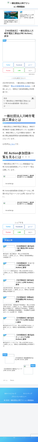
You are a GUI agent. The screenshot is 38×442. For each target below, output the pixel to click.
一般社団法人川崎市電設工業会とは (17, 101)
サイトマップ (27, 393)
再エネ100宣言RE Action (20, 86)
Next (36, 18)
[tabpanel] (11, 17)
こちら (12, 144)
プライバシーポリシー (19, 396)
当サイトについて (10, 393)
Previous (2, 18)
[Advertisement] (19, 422)
